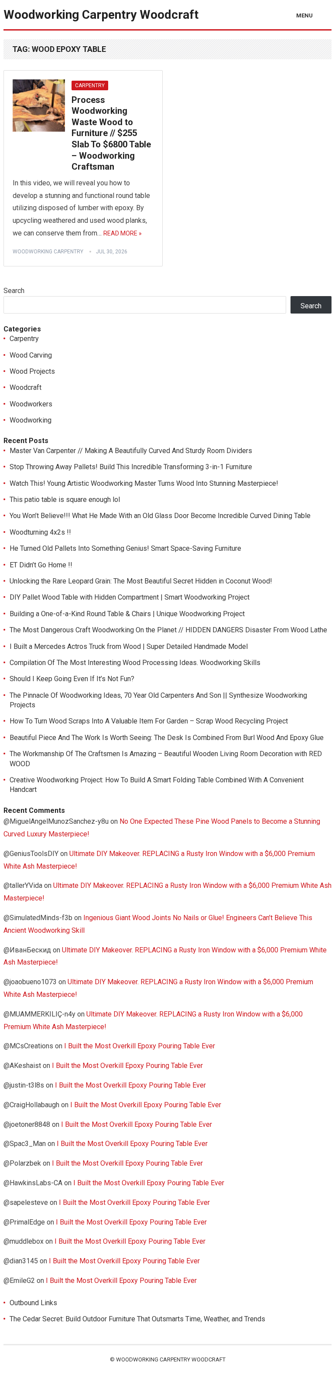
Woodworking (30, 420)
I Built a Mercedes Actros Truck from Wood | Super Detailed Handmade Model (129, 646)
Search (13, 291)
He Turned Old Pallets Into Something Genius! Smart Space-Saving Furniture (125, 548)
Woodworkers (31, 404)
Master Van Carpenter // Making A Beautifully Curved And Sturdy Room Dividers (131, 451)
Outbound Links (33, 1303)
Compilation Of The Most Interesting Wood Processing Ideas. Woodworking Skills (135, 662)
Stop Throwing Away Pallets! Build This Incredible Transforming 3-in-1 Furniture (131, 467)
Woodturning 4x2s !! (40, 532)
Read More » (122, 233)
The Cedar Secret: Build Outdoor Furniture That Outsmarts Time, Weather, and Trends (137, 1319)
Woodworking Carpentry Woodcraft (100, 14)
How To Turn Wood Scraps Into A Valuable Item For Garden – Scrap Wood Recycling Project (149, 721)
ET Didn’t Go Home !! (41, 565)
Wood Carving (31, 355)
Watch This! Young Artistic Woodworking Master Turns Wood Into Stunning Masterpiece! (144, 483)
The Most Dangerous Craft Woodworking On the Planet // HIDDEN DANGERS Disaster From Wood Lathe (168, 630)
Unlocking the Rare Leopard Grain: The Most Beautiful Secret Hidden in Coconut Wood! (141, 581)
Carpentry (90, 85)
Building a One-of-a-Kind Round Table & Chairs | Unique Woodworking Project (127, 614)
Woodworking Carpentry (48, 252)
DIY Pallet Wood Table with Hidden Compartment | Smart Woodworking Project (130, 597)
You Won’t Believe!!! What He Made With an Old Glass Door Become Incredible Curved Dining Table (160, 516)
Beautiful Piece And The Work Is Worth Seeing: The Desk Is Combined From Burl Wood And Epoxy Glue (167, 737)
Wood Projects (32, 371)
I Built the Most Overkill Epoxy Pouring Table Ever (139, 1046)
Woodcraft (25, 387)
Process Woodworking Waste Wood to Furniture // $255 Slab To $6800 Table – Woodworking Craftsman (111, 133)
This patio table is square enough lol (65, 499)
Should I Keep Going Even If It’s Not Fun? (72, 679)
